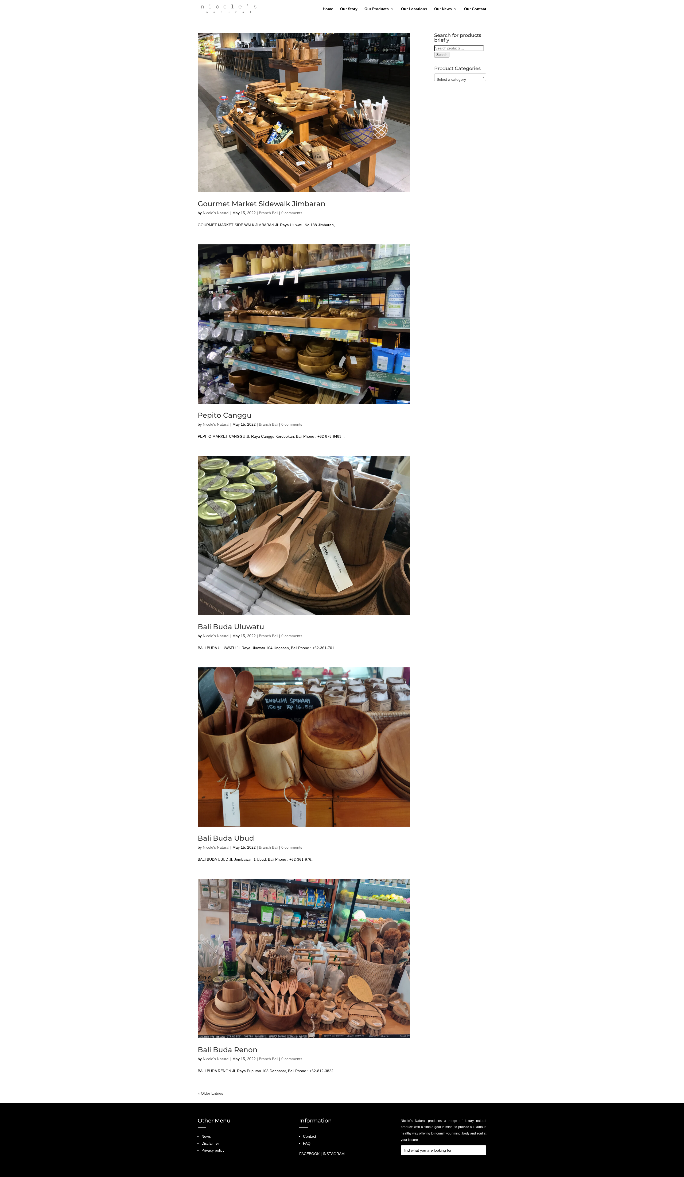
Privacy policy (212, 1150)
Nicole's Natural (216, 213)
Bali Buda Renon (228, 1049)
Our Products (376, 9)
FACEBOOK (309, 1154)
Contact (309, 1136)
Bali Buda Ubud (226, 838)
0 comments (291, 213)
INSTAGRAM (334, 1154)
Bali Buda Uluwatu (231, 626)
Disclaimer (210, 1143)
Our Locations (414, 9)
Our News (443, 9)
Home (328, 9)
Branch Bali (268, 213)
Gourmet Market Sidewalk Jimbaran (261, 203)
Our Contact (475, 9)
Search (441, 55)
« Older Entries (210, 1093)
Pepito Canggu (225, 415)
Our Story (348, 9)
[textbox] (460, 79)
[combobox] (460, 77)
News (206, 1136)
